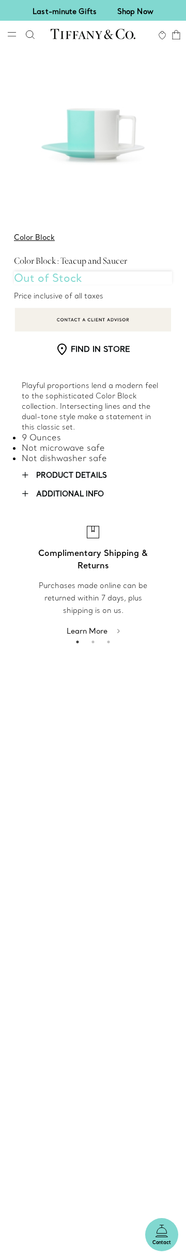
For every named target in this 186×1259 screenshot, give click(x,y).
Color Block (34, 237)
